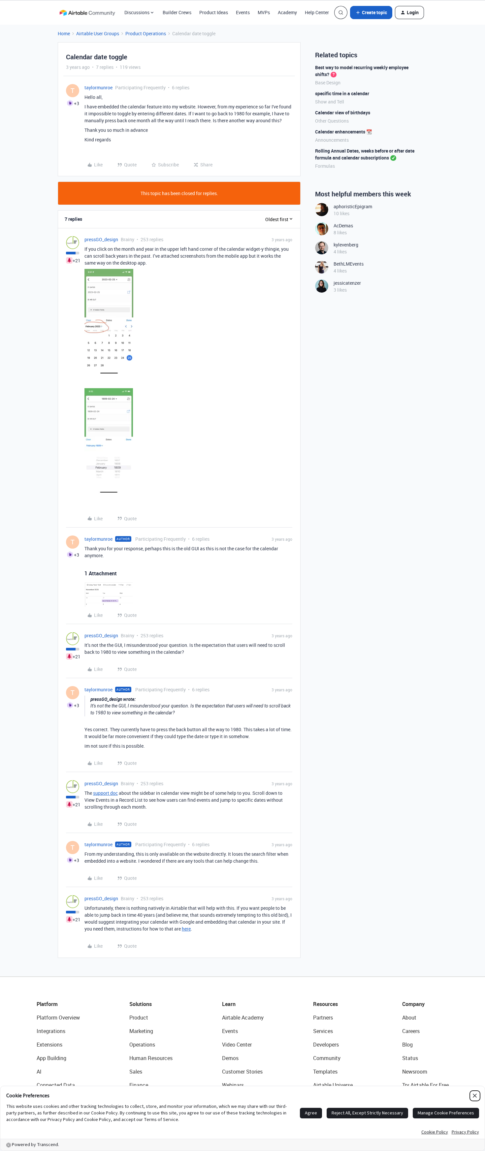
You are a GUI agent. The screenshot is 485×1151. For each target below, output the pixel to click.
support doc (105, 793)
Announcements (332, 140)
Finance (138, 1085)
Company (413, 1004)
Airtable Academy (243, 1017)
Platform (47, 1004)
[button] (371, 12)
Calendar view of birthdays (342, 112)
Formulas (325, 166)
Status (410, 1058)
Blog (407, 1044)
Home (64, 33)
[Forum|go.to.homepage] (87, 12)
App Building (51, 1058)
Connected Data (56, 1085)
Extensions (49, 1044)
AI (39, 1071)
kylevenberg (346, 245)
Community (326, 1058)
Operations (142, 1044)
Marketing (141, 1031)
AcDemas (343, 225)
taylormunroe (98, 87)
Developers (326, 1044)
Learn (229, 1004)
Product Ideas (213, 12)
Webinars (233, 1085)
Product (138, 1017)
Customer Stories (242, 1071)
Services (323, 1031)
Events (243, 12)
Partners (323, 1017)
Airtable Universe (333, 1085)
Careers (411, 1031)
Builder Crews (177, 12)
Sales (135, 1071)
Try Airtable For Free (425, 1085)
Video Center (237, 1044)
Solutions (140, 1004)
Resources (325, 1004)
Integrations (51, 1031)
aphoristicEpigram (353, 206)
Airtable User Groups (97, 33)
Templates (325, 1071)
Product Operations (145, 33)
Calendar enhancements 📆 (343, 132)
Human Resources (151, 1058)
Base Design (327, 82)
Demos (230, 1058)
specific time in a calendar (342, 93)
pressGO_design (101, 239)
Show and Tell (329, 102)
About (409, 1017)
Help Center (317, 12)
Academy (287, 12)
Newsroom (414, 1071)
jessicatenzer (347, 283)
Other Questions (332, 121)
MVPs (264, 12)
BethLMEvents (349, 264)
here (186, 929)
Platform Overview (58, 1017)
